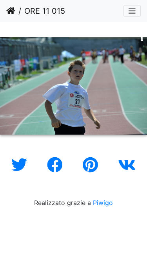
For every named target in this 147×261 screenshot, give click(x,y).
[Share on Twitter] (21, 165)
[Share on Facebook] (57, 165)
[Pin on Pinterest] (92, 165)
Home (10, 11)
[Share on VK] (126, 165)
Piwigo (103, 203)
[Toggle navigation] (132, 11)
